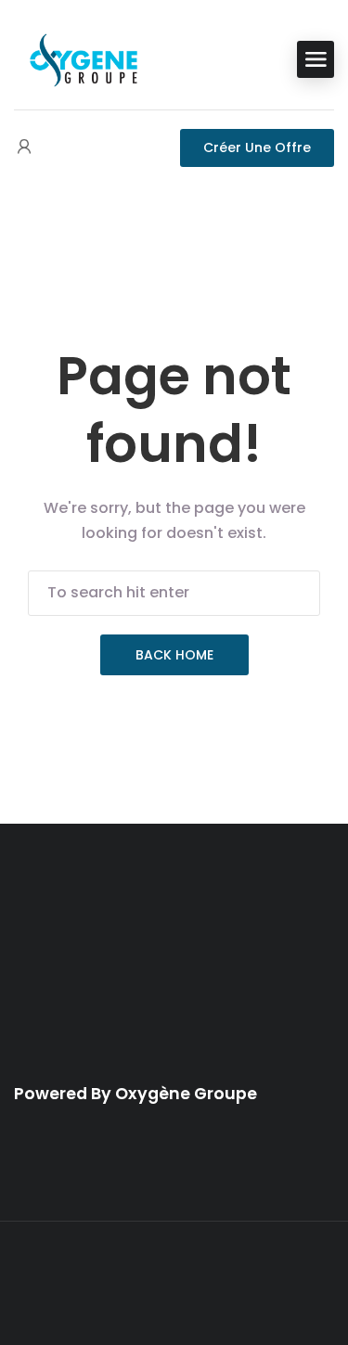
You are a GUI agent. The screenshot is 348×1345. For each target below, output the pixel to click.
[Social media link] (174, 1284)
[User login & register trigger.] (24, 148)
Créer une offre (257, 147)
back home (174, 655)
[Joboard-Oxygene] (83, 58)
